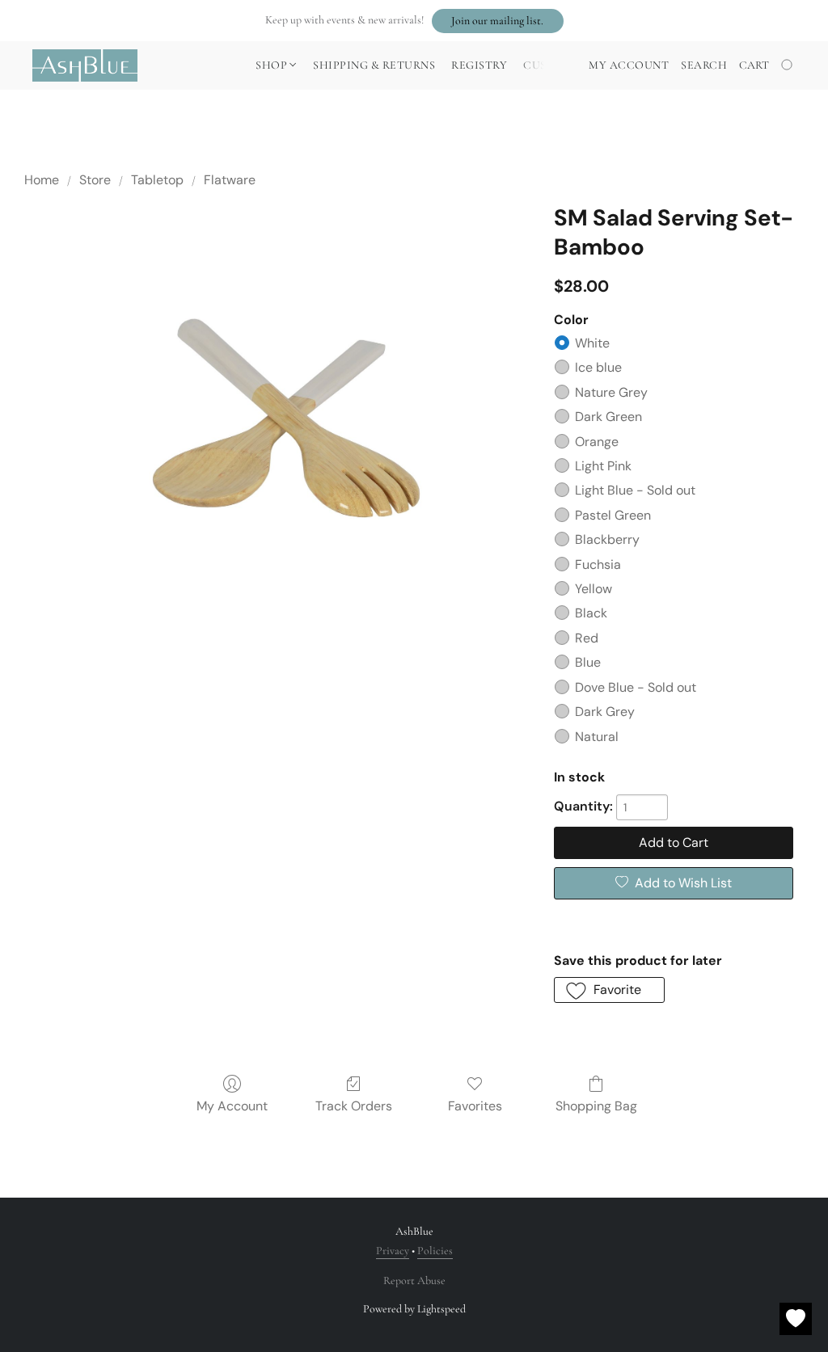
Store (95, 179)
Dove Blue (635, 687)
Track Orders (353, 1105)
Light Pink (603, 465)
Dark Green (608, 416)
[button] (498, 21)
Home (41, 179)
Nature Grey (611, 392)
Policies (435, 1250)
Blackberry (607, 539)
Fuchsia (598, 564)
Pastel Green (613, 515)
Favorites (475, 1105)
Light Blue (635, 490)
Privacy (392, 1250)
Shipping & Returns (374, 65)
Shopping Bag (596, 1105)
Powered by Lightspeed (414, 1309)
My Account (232, 1105)
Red (586, 638)
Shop (273, 65)
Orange (597, 441)
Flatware (230, 179)
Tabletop (157, 179)
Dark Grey (605, 711)
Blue (588, 662)
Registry (479, 65)
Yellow (593, 588)
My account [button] (629, 65)
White (592, 343)
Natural (597, 736)
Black (591, 612)
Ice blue (598, 367)
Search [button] (704, 65)
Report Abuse (414, 1280)
